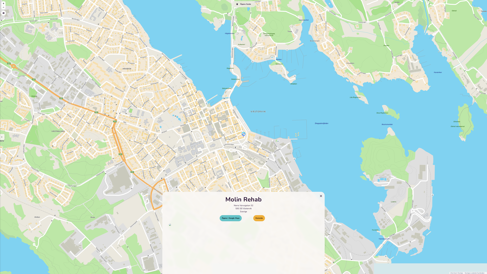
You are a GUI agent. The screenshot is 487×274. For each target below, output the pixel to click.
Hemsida (259, 218)
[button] (243, 134)
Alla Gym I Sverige (456, 273)
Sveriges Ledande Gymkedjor (474, 273)
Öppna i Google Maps (231, 218)
